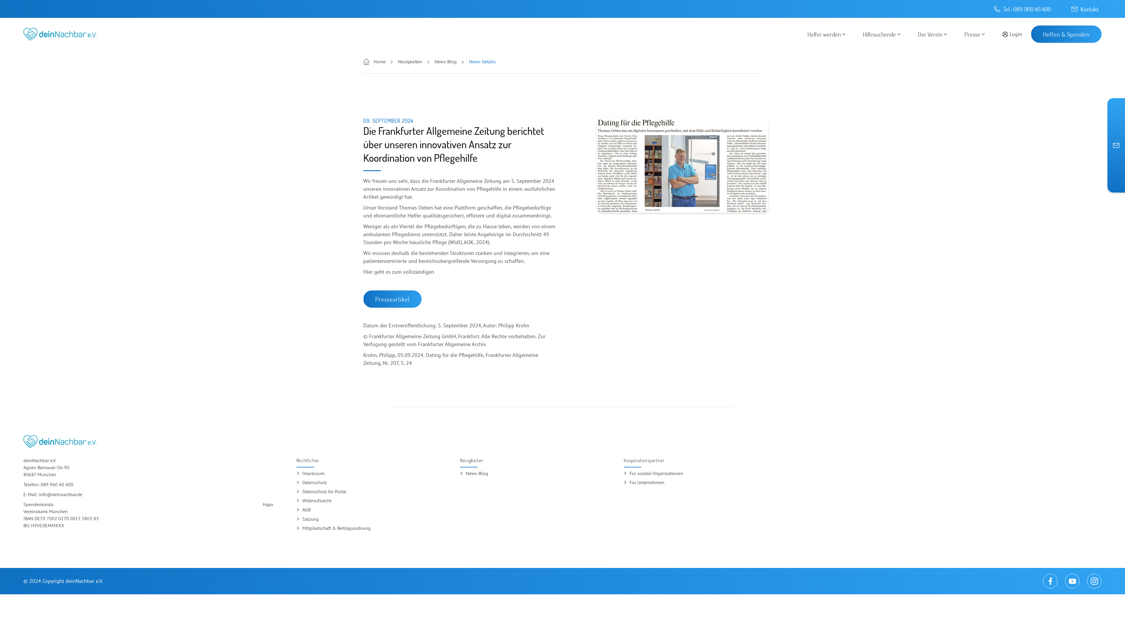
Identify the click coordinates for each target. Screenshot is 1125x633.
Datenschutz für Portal (324, 491)
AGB (306, 510)
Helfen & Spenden (1066, 34)
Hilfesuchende (879, 34)
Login (1016, 34)
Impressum (313, 473)
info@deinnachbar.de (60, 494)
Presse (972, 34)
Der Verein (930, 34)
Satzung (310, 519)
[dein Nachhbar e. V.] (60, 34)
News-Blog (445, 61)
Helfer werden (824, 34)
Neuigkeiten (409, 61)
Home (380, 61)
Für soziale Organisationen (656, 473)
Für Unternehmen (647, 482)
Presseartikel (392, 299)
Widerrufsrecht (316, 500)
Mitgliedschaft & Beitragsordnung (336, 528)
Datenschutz (314, 482)
